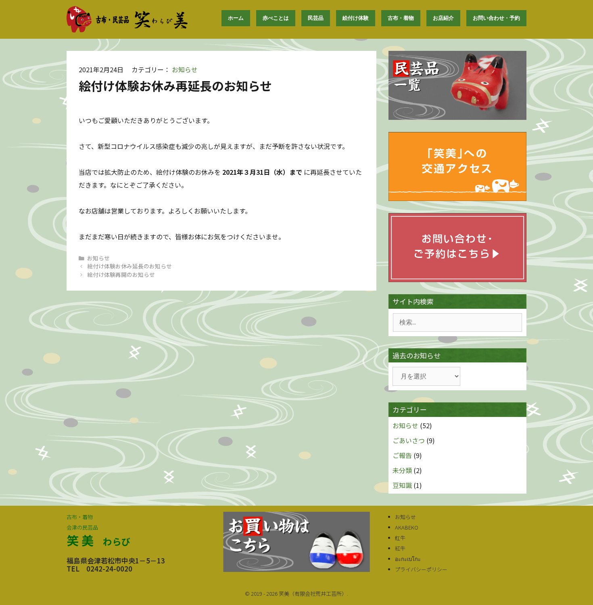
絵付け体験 (355, 18)
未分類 (402, 470)
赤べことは (276, 18)
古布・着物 (401, 18)
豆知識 (402, 485)
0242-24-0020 (109, 568)
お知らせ (185, 69)
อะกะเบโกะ (408, 559)
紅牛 (400, 548)
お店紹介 (443, 18)
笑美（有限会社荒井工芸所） (313, 593)
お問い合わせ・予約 (496, 18)
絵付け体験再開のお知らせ (121, 274)
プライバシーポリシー (421, 569)
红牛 (400, 538)
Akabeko (406, 527)
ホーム (236, 18)
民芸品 (316, 18)
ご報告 (402, 455)
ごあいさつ (409, 440)
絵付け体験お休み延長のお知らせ (129, 266)
